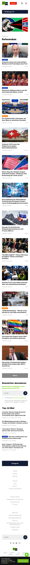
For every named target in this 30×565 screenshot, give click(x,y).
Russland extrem (15, 502)
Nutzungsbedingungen (15, 518)
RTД (15, 483)
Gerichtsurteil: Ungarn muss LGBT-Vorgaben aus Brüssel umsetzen (14, 337)
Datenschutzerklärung (15, 515)
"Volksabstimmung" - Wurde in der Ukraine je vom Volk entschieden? (14, 311)
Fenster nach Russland (15, 488)
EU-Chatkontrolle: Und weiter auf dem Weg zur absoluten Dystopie (14, 119)
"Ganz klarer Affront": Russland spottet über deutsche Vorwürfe (13, 429)
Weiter (15, 375)
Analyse (15, 473)
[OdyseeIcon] (19, 543)
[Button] (25, 393)
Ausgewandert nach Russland (15, 499)
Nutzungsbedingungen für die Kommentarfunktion (15, 523)
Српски (17, 554)
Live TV (13, 3)
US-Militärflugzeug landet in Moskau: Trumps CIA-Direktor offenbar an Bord (15, 422)
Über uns (15, 520)
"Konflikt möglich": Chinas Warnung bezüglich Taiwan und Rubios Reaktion (15, 256)
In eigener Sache (15, 527)
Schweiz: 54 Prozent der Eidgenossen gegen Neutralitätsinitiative (11, 146)
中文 (23, 554)
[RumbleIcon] (16, 543)
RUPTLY (15, 486)
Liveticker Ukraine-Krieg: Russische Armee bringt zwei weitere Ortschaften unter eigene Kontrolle (14, 413)
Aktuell (15, 471)
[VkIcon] (13, 543)
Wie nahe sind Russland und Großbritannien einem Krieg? (14, 437)
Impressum (15, 512)
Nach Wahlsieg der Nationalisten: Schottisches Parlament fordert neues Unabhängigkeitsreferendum (15, 201)
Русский (12, 552)
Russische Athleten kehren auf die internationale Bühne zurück (14, 91)
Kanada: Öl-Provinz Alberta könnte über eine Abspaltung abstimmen (14, 283)
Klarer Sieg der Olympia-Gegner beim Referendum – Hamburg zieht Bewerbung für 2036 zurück (14, 173)
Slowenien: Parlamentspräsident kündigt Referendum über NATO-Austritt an (14, 364)
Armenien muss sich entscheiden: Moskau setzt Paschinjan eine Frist (15, 63)
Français (10, 554)
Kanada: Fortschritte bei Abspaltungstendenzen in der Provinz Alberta (13, 229)
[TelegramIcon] (10, 543)
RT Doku (15, 504)
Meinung (15, 476)
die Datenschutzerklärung (19, 397)
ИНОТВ (15, 481)
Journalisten (15, 529)
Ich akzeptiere (15, 397)
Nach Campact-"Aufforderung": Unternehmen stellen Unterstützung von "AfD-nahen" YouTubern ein (14, 445)
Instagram (15, 463)
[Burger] (26, 3)
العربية (18, 552)
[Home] (5, 3)
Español (24, 552)
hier (9, 561)
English (5, 552)
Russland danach (15, 497)
